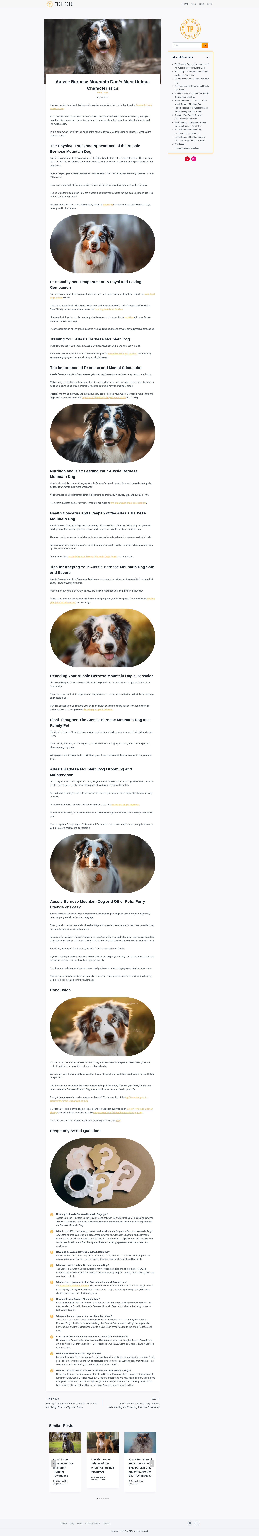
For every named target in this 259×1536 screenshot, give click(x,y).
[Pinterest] (190, 1523)
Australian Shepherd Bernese (74, 1285)
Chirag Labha (61, 1481)
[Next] (152, 1463)
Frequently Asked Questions (187, 148)
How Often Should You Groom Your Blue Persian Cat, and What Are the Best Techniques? (140, 1467)
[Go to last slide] (53, 1463)
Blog (71, 1523)
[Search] (205, 45)
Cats (209, 4)
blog (118, 1120)
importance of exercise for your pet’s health (104, 397)
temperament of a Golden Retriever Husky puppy (117, 1112)
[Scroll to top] (252, 1532)
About (80, 1523)
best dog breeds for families (109, 309)
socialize (128, 317)
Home (185, 4)
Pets (193, 4)
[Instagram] (197, 1523)
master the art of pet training (122, 353)
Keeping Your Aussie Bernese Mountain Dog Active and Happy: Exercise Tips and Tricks (71, 1403)
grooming (108, 204)
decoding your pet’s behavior (98, 709)
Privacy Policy (92, 1523)
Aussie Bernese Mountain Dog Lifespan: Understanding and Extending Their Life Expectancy (134, 1403)
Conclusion (179, 144)
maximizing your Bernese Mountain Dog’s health (92, 556)
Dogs (201, 4)
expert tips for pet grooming (125, 804)
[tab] (97, 1498)
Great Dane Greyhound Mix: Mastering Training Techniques (63, 1467)
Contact (106, 1523)
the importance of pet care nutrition (128, 503)
